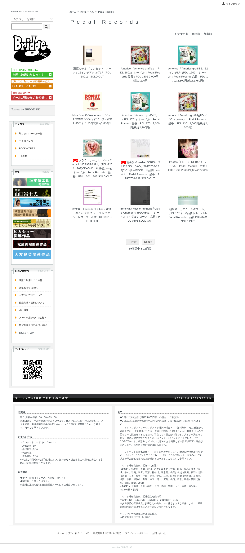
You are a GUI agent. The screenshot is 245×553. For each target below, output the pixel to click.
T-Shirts (23, 156)
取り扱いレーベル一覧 (30, 133)
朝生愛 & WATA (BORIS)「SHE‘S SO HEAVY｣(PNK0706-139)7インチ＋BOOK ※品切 (140, 166)
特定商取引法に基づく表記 (33, 325)
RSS (21, 332)
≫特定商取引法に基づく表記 (135, 517)
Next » (148, 241)
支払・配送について (78, 533)
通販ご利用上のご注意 (30, 280)
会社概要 (23, 310)
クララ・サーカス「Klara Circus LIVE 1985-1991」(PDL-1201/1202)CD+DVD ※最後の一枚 (92, 164)
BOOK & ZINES (27, 148)
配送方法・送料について (31, 302)
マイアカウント (234, 3)
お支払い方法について (30, 295)
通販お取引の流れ (28, 287)
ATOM (30, 332)
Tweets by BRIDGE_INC (26, 109)
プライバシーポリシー (136, 533)
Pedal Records (106, 12)
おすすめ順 (181, 33)
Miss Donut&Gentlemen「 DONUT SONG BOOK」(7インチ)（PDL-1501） (92, 119)
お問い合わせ (159, 533)
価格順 (196, 33)
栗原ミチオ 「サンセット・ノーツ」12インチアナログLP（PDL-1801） (92, 72)
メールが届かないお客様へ (33, 317)
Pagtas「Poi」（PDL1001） (186, 161)
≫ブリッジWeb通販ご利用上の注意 (138, 513)
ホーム (72, 12)
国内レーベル (87, 12)
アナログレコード (28, 141)
